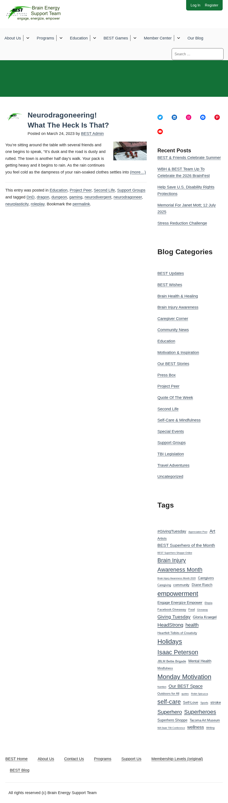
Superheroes (200, 712)
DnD (30, 197)
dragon (43, 197)
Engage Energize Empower (179, 602)
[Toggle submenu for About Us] (27, 38)
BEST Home (16, 759)
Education (79, 38)
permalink (81, 204)
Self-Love (190, 702)
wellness (195, 727)
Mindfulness (165, 668)
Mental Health (199, 661)
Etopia (208, 603)
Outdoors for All (168, 693)
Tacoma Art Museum (205, 720)
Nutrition (161, 686)
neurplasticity (16, 204)
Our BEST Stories (173, 363)
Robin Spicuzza (199, 693)
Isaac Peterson (177, 652)
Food (191, 609)
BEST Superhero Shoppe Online (174, 552)
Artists (162, 538)
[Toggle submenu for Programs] (60, 38)
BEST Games (116, 38)
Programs (45, 38)
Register (211, 5)
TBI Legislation (170, 454)
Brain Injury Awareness (177, 307)
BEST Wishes (169, 285)
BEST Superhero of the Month (186, 545)
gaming (75, 197)
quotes (185, 693)
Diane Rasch (202, 585)
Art (212, 531)
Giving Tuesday (174, 616)
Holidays (169, 641)
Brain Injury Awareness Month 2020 (176, 578)
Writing (210, 727)
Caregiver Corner (172, 318)
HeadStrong (170, 625)
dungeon (59, 197)
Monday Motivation (184, 676)
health (192, 625)
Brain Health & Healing (177, 296)
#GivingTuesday (171, 531)
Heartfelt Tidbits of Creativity (177, 633)
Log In (195, 5)
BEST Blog (19, 770)
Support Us (131, 759)
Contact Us (74, 759)
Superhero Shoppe (172, 720)
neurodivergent (98, 197)
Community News (173, 330)
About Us (12, 38)
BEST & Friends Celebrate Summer (189, 157)
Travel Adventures (173, 465)
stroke (215, 702)
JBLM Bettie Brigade (171, 661)
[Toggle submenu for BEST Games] (134, 38)
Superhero (169, 712)
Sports (204, 702)
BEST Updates (170, 273)
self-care (169, 701)
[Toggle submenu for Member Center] (178, 38)
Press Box (166, 375)
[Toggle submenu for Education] (94, 38)
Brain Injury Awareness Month (179, 565)
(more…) (138, 172)
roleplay (38, 204)
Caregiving (164, 585)
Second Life (104, 190)
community (181, 585)
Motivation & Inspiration (178, 352)
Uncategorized (170, 476)
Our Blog (195, 38)
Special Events (170, 431)
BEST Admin (92, 133)
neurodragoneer (128, 197)
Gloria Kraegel (205, 617)
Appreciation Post (197, 532)
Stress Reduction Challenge (182, 223)
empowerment (177, 593)
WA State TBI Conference (171, 728)
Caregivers (206, 578)
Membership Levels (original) (177, 759)
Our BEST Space (186, 686)
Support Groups (131, 190)
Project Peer (81, 190)
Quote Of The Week (175, 397)
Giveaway (202, 609)
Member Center (158, 38)
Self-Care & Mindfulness (179, 420)
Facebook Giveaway (171, 609)
